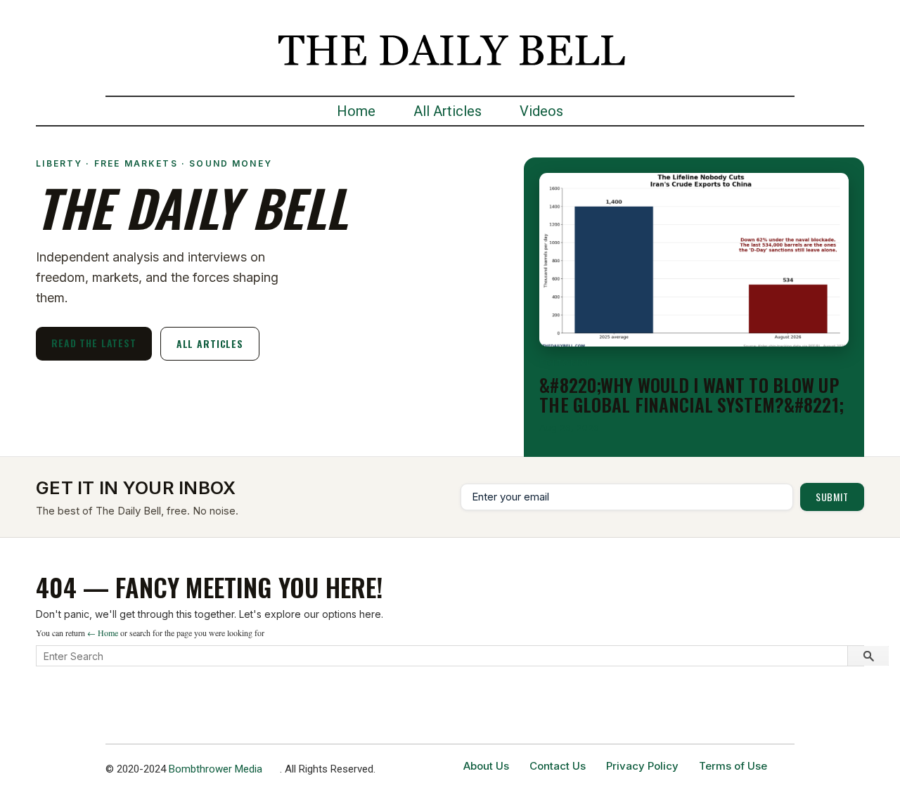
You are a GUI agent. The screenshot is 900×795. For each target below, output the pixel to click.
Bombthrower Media (215, 769)
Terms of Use (733, 766)
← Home (102, 632)
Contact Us (557, 766)
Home (356, 111)
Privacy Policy (642, 766)
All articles (209, 343)
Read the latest (93, 342)
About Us (486, 766)
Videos (541, 111)
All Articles (447, 111)
